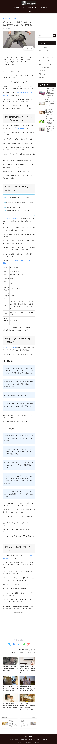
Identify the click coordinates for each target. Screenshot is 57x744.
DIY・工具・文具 (44, 7)
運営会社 (36, 739)
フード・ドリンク (44, 67)
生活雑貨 (16, 7)
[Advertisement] (19, 624)
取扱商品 (31, 739)
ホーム (10, 7)
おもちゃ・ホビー (44, 51)
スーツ (22, 652)
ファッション (43, 70)
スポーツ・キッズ (44, 60)
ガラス (17, 652)
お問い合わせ (43, 739)
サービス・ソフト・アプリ (46, 57)
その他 (35, 11)
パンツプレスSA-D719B (17, 128)
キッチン (23, 7)
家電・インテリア (32, 7)
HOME (29, 736)
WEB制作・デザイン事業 (21, 739)
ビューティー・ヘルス (25, 11)
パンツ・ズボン (30, 652)
